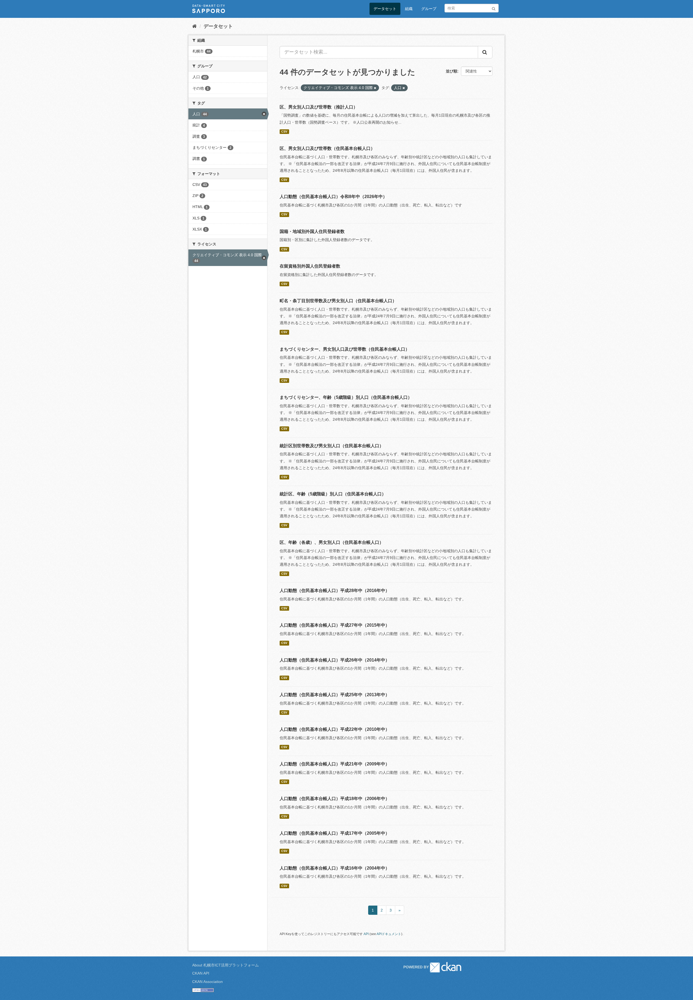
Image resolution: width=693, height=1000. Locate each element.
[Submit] (493, 7)
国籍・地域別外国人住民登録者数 (312, 231)
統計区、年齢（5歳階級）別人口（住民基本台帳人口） (333, 494)
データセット (385, 8)
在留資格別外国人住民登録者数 (310, 266)
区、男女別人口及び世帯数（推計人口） (319, 107)
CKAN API (200, 973)
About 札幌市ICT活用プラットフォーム (225, 965)
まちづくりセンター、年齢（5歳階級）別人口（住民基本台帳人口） (346, 397)
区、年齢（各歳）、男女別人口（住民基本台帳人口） (332, 542)
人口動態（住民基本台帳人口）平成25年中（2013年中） (335, 694)
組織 (409, 8)
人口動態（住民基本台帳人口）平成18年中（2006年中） (335, 798)
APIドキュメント (389, 934)
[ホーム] (194, 26)
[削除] (375, 88)
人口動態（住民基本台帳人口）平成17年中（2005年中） (335, 833)
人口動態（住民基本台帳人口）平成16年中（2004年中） (335, 868)
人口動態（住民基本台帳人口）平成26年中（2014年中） (335, 660)
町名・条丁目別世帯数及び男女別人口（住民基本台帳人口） (338, 300)
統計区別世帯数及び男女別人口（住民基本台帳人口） (332, 445)
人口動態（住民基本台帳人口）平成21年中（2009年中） (335, 764)
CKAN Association (207, 981)
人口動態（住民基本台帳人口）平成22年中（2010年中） (335, 729)
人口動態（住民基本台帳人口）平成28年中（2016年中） (335, 590)
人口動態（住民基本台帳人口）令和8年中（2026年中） (333, 196)
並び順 (451, 71)
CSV (284, 131)
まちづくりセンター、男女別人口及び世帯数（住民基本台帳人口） (345, 349)
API (366, 934)
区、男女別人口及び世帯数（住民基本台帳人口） (327, 148)
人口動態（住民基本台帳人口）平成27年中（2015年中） (335, 625)
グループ (428, 8)
